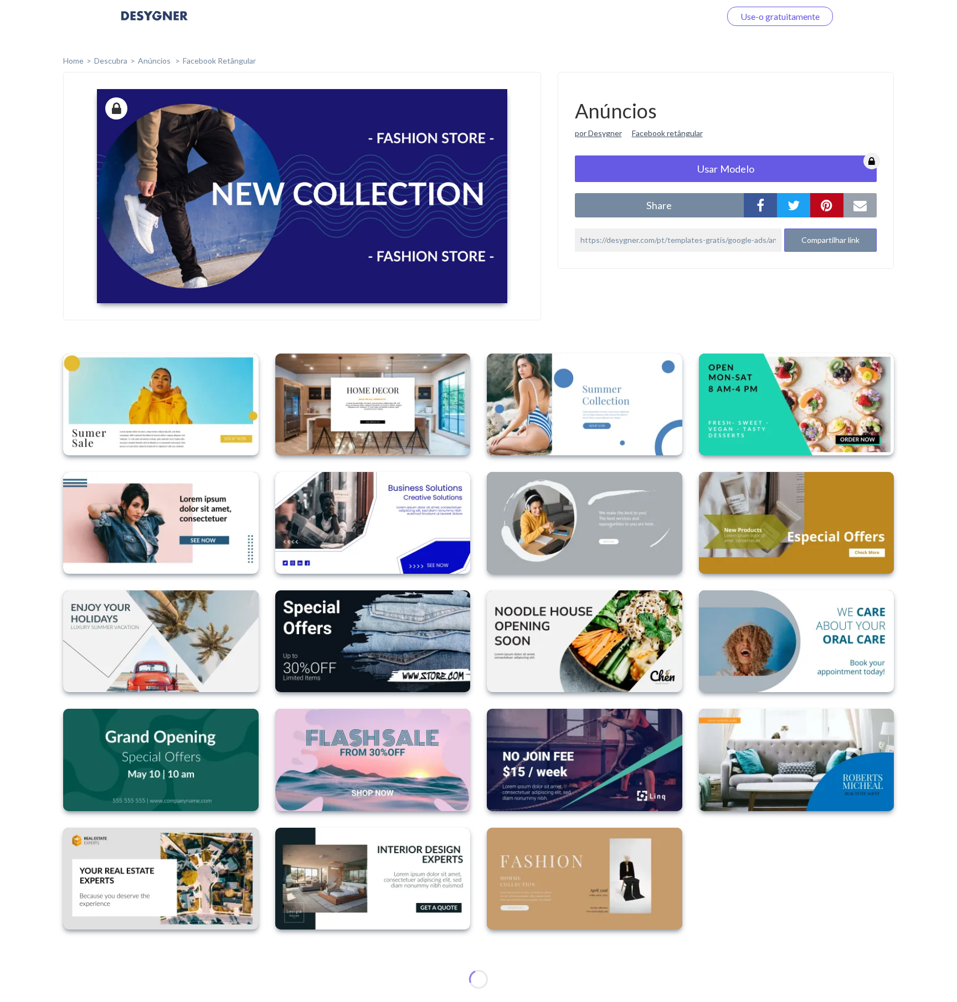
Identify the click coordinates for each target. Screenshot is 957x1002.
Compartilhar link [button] (830, 240)
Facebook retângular (667, 133)
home (73, 60)
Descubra (110, 60)
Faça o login (685, 16)
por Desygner (598, 133)
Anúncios (155, 60)
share (659, 205)
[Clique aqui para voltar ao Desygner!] (154, 23)
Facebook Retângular (219, 60)
